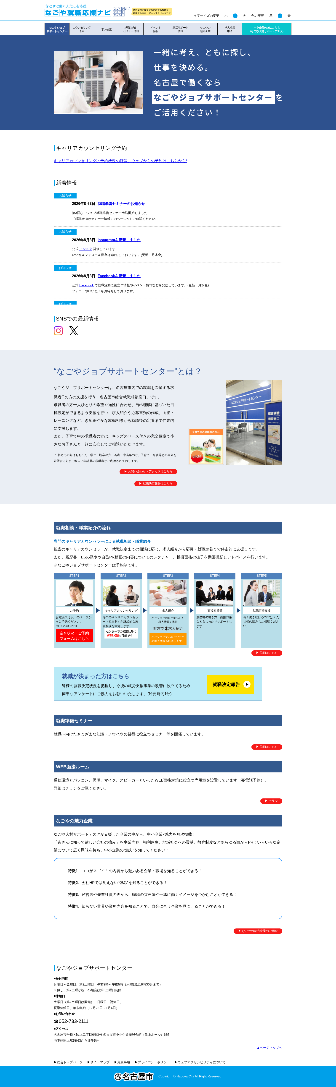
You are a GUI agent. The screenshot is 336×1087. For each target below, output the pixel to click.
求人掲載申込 (230, 29)
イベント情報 (156, 29)
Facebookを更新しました (119, 276)
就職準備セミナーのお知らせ (121, 204)
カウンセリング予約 (82, 29)
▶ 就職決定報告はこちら (156, 483)
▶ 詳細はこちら (267, 652)
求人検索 (106, 29)
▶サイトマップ (98, 1062)
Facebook (86, 285)
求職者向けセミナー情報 (131, 29)
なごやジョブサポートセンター (57, 29)
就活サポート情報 (180, 29)
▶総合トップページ (68, 1062)
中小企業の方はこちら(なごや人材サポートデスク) (266, 29)
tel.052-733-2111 (66, 626)
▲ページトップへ (269, 1047)
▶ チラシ (271, 801)
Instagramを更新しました (119, 240)
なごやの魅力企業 (205, 29)
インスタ (85, 249)
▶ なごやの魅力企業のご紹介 (258, 931)
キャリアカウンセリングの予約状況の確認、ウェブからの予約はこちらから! (120, 161)
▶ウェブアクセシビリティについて (200, 1062)
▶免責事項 (122, 1062)
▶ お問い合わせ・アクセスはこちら (148, 471)
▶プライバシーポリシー (152, 1062)
